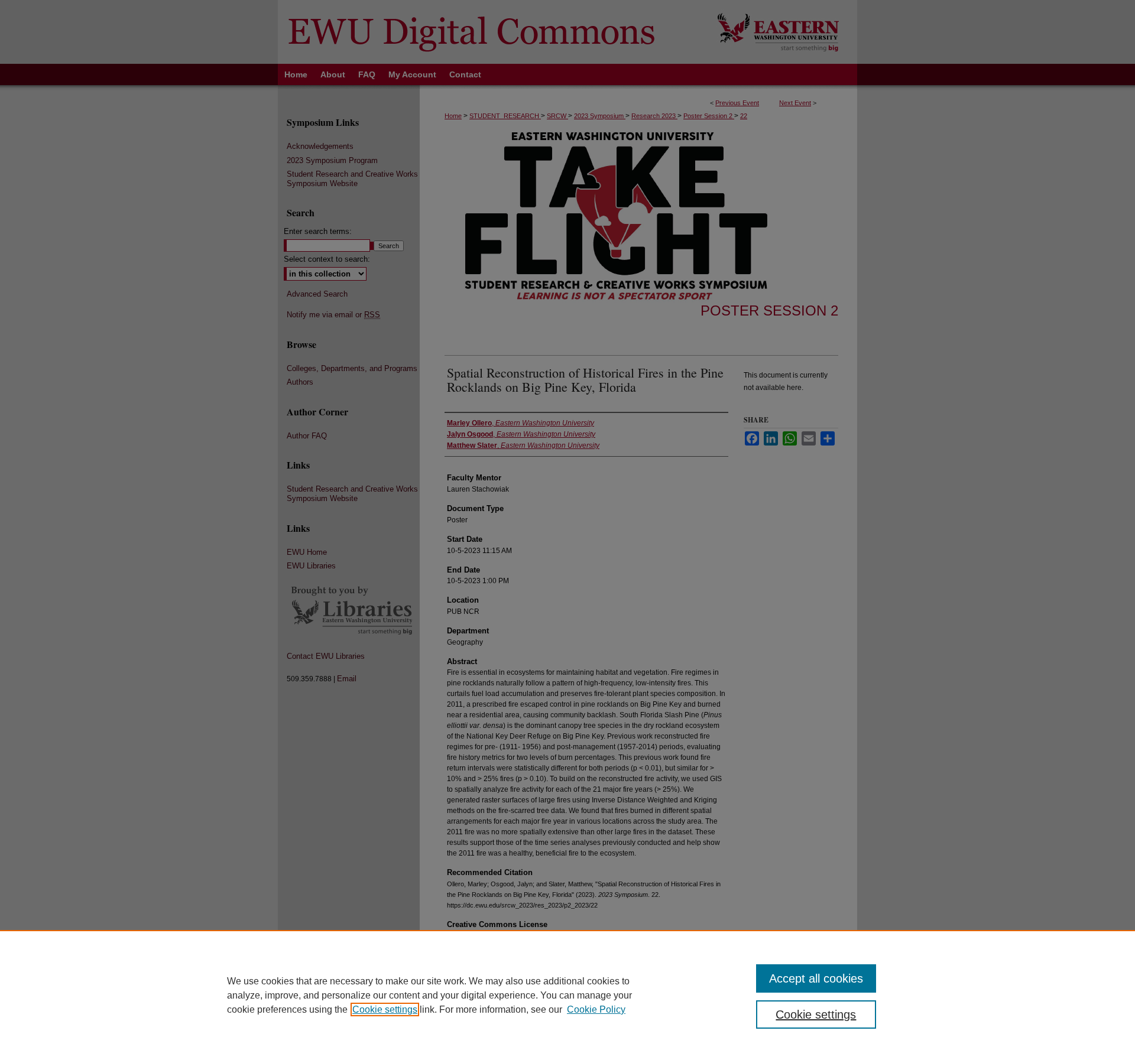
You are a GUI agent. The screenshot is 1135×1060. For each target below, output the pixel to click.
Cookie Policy (596, 1009)
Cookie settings (384, 1009)
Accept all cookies (816, 978)
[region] (567, 995)
